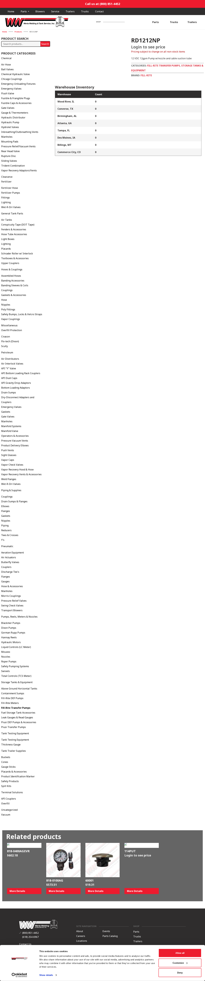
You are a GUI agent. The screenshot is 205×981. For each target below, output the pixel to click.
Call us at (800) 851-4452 (102, 4)
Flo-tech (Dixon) (10, 341)
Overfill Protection (11, 330)
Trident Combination (13, 165)
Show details (46, 975)
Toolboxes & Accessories (15, 258)
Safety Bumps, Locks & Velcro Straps (21, 314)
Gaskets (5, 411)
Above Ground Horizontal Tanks (19, 688)
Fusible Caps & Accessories (16, 103)
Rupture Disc (8, 156)
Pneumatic (7, 546)
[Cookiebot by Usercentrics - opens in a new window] (19, 975)
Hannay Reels (9, 637)
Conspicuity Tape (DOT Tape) (17, 224)
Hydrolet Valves (10, 127)
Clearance (6, 176)
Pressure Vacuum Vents (14, 440)
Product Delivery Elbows (15, 445)
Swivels (5, 671)
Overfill (5, 803)
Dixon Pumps (8, 627)
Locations (81, 940)
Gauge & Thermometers (14, 112)
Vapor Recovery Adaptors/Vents (19, 170)
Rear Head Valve (10, 151)
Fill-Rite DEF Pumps (12, 698)
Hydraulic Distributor (13, 117)
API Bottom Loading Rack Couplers (20, 373)
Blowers (40, 11)
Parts (24, 11)
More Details (17, 891)
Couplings (7, 290)
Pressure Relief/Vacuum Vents (18, 146)
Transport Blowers (12, 610)
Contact (99, 11)
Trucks (85, 11)
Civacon (5, 336)
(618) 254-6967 (30, 937)
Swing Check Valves (12, 605)
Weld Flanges (8, 479)
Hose (4, 299)
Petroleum (7, 352)
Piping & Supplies (11, 490)
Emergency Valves (11, 88)
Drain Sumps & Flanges (14, 501)
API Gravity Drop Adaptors (16, 383)
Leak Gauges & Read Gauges (17, 717)
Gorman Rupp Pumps (13, 632)
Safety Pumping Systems (15, 666)
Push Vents (7, 450)
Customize (178, 962)
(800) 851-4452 (30, 933)
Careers (80, 936)
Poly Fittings (8, 309)
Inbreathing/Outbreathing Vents (19, 132)
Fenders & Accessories (13, 229)
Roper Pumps (8, 661)
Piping (5, 525)
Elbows (5, 506)
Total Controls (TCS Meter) (16, 676)
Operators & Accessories (15, 435)
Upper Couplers (10, 263)
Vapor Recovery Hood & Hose (17, 469)
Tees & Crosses (9, 535)
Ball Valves (7, 69)
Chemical (6, 58)
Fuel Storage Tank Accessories (18, 712)
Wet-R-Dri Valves (11, 207)
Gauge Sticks (8, 766)
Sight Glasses (8, 455)
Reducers (6, 530)
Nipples (5, 304)
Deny (180, 972)
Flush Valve (7, 93)
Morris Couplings (11, 596)
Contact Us (25, 944)
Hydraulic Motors (11, 642)
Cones (4, 762)
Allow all (179, 953)
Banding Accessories (12, 280)
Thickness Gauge (11, 744)
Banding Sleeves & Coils (14, 285)
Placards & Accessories (14, 771)
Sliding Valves (9, 160)
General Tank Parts (12, 213)
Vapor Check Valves (12, 464)
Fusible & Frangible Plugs (15, 98)
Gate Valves (7, 108)
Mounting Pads (9, 141)
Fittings (5, 197)
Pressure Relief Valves (14, 600)
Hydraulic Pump (10, 122)
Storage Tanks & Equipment (17, 682)
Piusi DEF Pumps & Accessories (18, 722)
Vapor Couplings (10, 319)
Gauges (5, 581)
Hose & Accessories (12, 586)
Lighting (6, 202)
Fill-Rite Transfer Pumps (15, 707)
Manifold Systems (11, 426)
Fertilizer (6, 181)
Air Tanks (6, 219)
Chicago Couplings (11, 79)
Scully (4, 346)
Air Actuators (8, 557)
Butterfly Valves (10, 562)
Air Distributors (10, 358)
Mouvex (5, 651)
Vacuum (5, 814)
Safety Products (10, 781)
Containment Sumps (12, 693)
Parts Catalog (110, 936)
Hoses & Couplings (11, 269)
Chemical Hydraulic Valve (15, 74)
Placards (6, 248)
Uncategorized (9, 809)
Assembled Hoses (11, 275)
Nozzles (5, 656)
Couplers (6, 567)
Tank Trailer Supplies (13, 750)
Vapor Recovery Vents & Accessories (21, 474)
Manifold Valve (9, 431)
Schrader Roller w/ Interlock (17, 253)
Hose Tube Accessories (14, 234)
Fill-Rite (146, 75)
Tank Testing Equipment (15, 733)
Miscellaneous (9, 325)
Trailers (70, 11)
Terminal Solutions (12, 792)
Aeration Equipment (12, 552)
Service (55, 11)
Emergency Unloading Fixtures (18, 83)
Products (18, 32)
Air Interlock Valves (12, 363)
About (79, 931)
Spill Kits (6, 786)
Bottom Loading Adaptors (15, 387)
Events (106, 931)
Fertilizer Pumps (10, 192)
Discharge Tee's (10, 571)
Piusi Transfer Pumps (13, 727)
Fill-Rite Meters (10, 703)
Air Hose (6, 64)
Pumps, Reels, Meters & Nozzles (19, 616)
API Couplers (8, 798)
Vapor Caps (7, 460)
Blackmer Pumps (10, 623)
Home (11, 11)
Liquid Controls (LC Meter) (16, 647)
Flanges (5, 511)
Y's (2, 540)
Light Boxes (7, 239)
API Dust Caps (9, 378)
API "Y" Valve (8, 368)
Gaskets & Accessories (13, 295)
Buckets (5, 757)
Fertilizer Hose (9, 188)
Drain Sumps (8, 392)
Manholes (6, 136)
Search (45, 44)
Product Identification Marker (18, 776)
